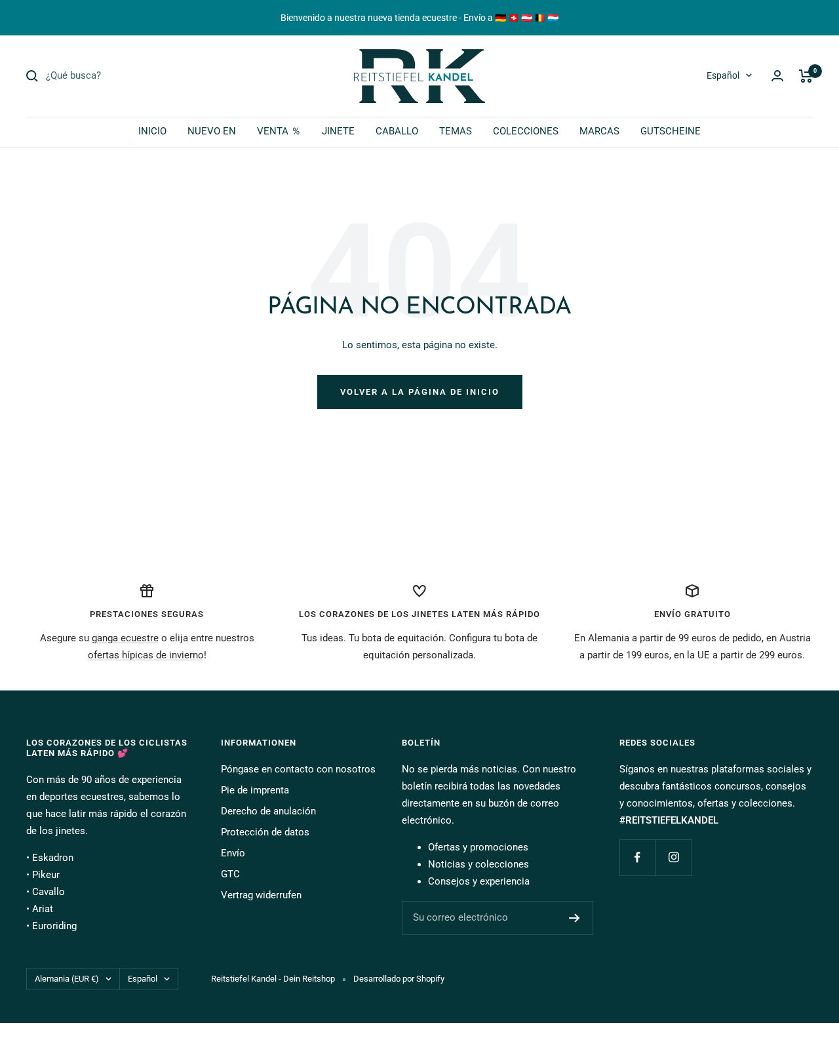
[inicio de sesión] (777, 75)
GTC (230, 874)
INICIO (152, 131)
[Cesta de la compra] (806, 76)
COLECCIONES (525, 131)
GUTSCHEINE (670, 131)
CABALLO (397, 131)
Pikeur (46, 875)
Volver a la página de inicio (419, 392)
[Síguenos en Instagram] (673, 857)
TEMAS (455, 131)
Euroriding (54, 926)
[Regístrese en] (574, 918)
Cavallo (48, 892)
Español (723, 75)
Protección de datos (265, 832)
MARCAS (599, 131)
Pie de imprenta (255, 790)
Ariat (42, 909)
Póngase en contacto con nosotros (298, 769)
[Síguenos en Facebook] (637, 857)
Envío (233, 853)
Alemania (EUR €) (67, 979)
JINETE (338, 131)
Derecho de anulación (268, 811)
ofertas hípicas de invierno (146, 655)
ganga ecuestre (125, 638)
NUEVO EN (211, 131)
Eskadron (52, 858)
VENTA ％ (279, 131)
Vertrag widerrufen (261, 895)
